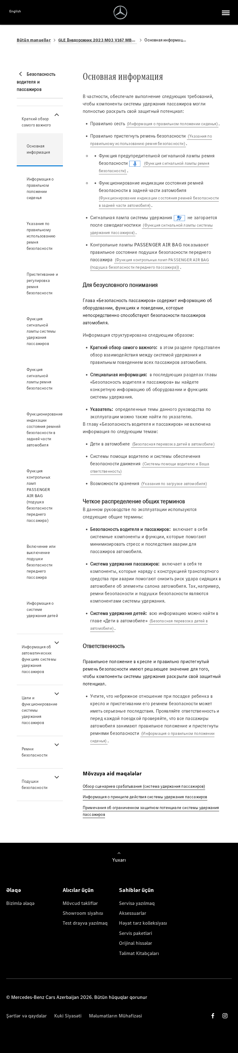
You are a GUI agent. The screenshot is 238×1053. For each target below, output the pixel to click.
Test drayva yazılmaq (85, 923)
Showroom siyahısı (83, 913)
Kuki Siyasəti (68, 1015)
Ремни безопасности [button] (34, 752)
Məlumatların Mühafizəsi (115, 1015)
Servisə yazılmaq (137, 903)
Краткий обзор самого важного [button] (36, 122)
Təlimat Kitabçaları (139, 953)
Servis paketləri (135, 933)
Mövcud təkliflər (80, 903)
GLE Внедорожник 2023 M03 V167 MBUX (97, 40)
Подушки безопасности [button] (34, 784)
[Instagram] (225, 1016)
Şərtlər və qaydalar (26, 1015)
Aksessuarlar (132, 913)
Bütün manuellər (34, 40)
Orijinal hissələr (135, 943)
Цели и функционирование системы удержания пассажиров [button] (39, 710)
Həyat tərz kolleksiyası (143, 923)
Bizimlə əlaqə (20, 903)
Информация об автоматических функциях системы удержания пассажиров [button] (39, 659)
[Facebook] (213, 1016)
